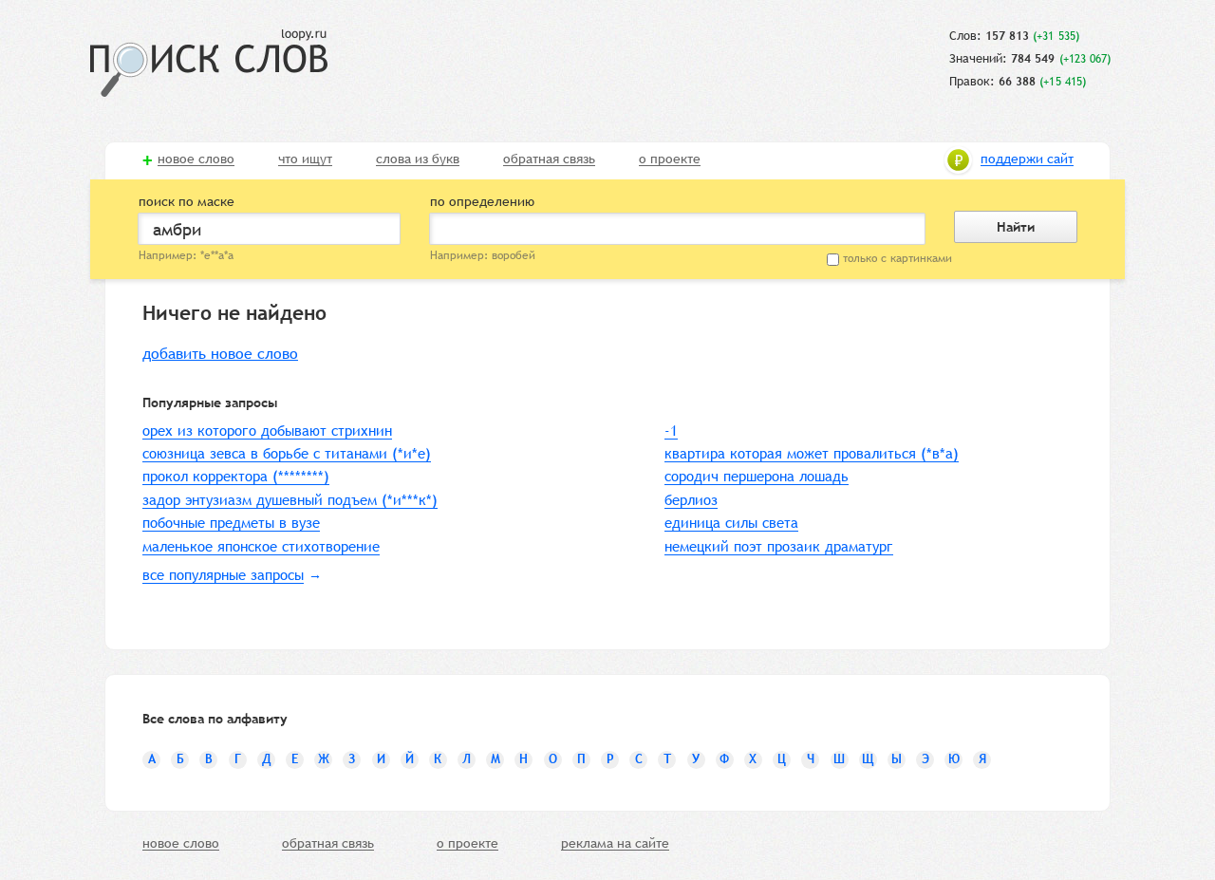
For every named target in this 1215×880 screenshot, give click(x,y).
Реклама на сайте (615, 844)
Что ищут (305, 159)
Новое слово (196, 159)
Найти (1016, 226)
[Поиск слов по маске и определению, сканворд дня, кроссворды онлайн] (208, 63)
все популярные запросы (223, 575)
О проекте (670, 159)
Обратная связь (549, 159)
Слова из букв (417, 159)
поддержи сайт (1027, 159)
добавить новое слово (220, 354)
